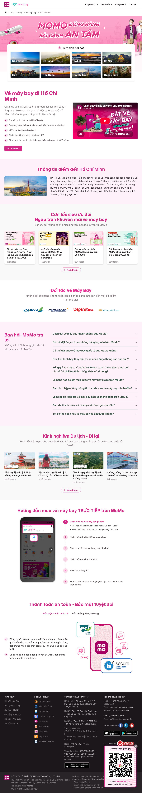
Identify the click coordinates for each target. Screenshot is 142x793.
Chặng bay (90, 4)
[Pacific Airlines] (59, 310)
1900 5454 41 (78, 744)
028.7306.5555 (87, 751)
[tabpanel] (71, 65)
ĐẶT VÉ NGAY (13, 148)
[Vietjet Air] (83, 310)
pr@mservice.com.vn (119, 719)
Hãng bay (119, 4)
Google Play (129, 733)
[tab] (71, 48)
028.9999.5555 (71, 754)
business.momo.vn (121, 710)
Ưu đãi (133, 4)
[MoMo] (5, 12)
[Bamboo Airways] (34, 309)
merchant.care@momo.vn (121, 707)
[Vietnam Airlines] (108, 309)
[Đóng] (136, 746)
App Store (112, 733)
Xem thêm (72, 269)
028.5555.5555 (88, 754)
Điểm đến (105, 4)
